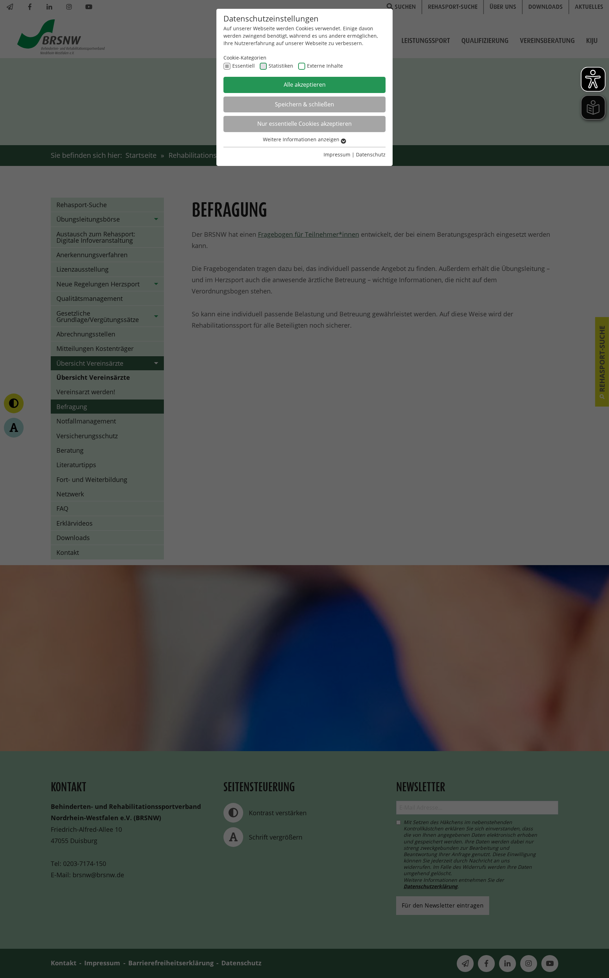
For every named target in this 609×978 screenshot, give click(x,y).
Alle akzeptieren (305, 84)
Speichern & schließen (304, 104)
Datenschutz (371, 154)
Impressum (337, 154)
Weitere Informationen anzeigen (302, 139)
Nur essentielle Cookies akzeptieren (304, 124)
